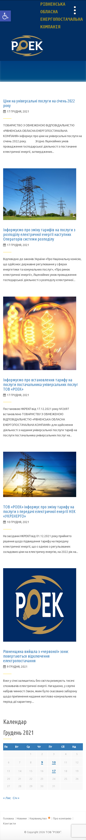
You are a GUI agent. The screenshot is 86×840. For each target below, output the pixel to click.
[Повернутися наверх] (75, 829)
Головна (8, 818)
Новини (22, 818)
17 (54, 771)
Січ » (16, 798)
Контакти (9, 823)
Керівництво (38, 818)
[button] (5, 15)
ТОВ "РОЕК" (53, 832)
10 (54, 762)
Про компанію (62, 818)
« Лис (7, 798)
